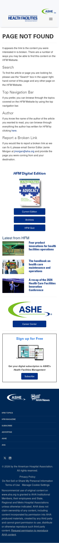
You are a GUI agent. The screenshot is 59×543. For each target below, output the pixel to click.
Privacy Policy (27, 476)
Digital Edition (29, 173)
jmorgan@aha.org (24, 151)
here (14, 130)
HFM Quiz (30, 227)
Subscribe (29, 376)
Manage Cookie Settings (36, 485)
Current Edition (29, 211)
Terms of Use (12, 485)
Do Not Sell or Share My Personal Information (27, 481)
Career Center (29, 324)
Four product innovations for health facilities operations (42, 246)
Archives (29, 219)
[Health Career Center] (29, 309)
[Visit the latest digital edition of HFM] (29, 192)
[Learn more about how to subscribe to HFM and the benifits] (29, 352)
